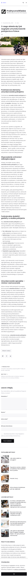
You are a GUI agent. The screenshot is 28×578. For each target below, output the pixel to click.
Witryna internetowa (6, 426)
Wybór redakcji (6, 350)
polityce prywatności (20, 569)
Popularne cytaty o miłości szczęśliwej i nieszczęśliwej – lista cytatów (18, 468)
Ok (14, 574)
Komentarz (4, 396)
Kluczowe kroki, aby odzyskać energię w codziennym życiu (16, 513)
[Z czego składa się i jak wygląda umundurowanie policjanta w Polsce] (14, 46)
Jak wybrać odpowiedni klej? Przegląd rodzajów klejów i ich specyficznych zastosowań (17, 533)
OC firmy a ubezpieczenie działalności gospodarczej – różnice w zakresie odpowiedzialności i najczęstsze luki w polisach (18, 504)
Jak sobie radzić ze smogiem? (15, 459)
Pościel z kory (14, 478)
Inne (18, 23)
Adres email (4, 419)
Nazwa (3, 412)
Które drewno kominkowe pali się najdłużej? (17, 488)
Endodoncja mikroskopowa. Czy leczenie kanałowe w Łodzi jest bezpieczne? (18, 523)
